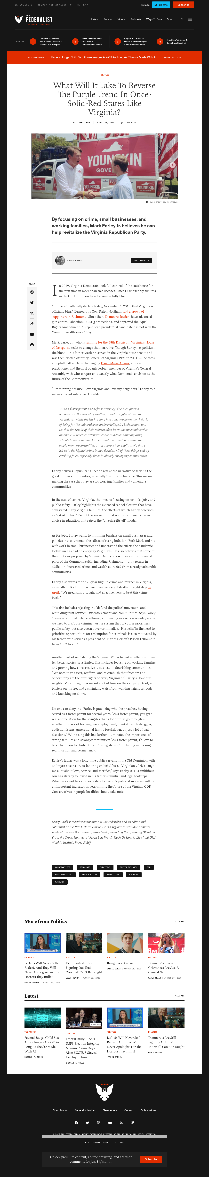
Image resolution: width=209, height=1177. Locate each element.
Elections (105, 867)
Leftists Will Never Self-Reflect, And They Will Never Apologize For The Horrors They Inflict (41, 970)
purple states (89, 874)
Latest (31, 996)
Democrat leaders (117, 317)
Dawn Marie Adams (115, 363)
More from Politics (45, 921)
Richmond (133, 874)
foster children (128, 867)
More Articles (141, 260)
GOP (148, 867)
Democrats (85, 867)
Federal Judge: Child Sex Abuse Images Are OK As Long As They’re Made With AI (41, 1044)
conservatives (62, 867)
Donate (163, 4)
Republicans (113, 874)
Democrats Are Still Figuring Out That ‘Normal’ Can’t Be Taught (84, 967)
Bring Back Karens (120, 963)
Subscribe (183, 4)
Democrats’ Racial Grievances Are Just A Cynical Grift (163, 967)
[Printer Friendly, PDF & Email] (32, 345)
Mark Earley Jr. (63, 874)
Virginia (59, 882)
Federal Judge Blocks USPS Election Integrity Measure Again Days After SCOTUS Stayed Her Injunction (82, 1048)
